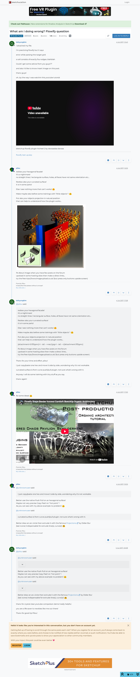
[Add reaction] (108, 160)
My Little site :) (20, 288)
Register (16, 645)
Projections (71, 523)
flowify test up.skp (24, 155)
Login (27, 645)
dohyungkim (21, 42)
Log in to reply (121, 36)
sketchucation (19, 2)
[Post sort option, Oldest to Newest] (108, 36)
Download (80, 24)
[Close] (128, 625)
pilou (18, 168)
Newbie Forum (17, 36)
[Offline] (12, 169)
